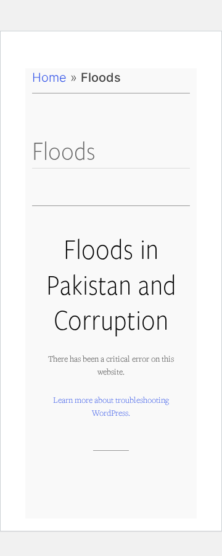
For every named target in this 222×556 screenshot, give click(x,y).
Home (49, 77)
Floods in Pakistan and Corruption (111, 283)
